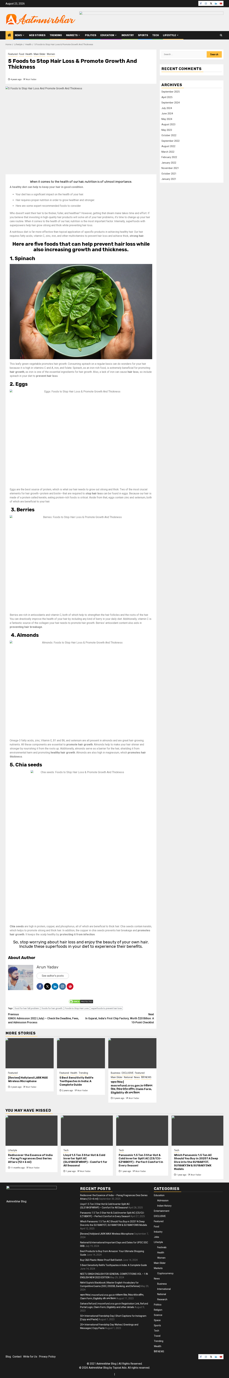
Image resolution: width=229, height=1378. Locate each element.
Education (107, 35)
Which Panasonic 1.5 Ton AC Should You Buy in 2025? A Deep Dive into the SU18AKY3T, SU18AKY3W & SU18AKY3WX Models (196, 1162)
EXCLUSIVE (128, 1073)
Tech (155, 35)
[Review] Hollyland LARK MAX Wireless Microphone (28, 1079)
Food (21, 54)
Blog (8, 1356)
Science (158, 1315)
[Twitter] (210, 3)
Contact (17, 1356)
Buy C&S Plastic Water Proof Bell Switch (101, 1260)
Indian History (164, 1205)
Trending (56, 35)
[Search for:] (184, 54)
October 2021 (168, 173)
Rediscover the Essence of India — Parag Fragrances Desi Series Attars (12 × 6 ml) (30, 1158)
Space (157, 1320)
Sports (143, 35)
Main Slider (39, 54)
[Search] (221, 35)
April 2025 (166, 97)
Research (162, 1299)
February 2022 (169, 157)
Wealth (157, 1346)
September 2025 (170, 91)
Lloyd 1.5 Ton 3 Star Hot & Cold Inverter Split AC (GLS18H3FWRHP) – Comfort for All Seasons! (85, 1160)
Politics (90, 35)
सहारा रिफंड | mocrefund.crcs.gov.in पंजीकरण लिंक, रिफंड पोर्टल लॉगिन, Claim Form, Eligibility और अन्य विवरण (131, 1087)
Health (28, 54)
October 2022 (168, 135)
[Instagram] (205, 3)
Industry (128, 35)
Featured (13, 54)
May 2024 (166, 119)
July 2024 (166, 108)
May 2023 (166, 129)
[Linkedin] (215, 3)
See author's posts (53, 975)
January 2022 (168, 162)
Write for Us (30, 1356)
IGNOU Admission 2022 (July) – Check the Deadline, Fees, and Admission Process (43, 1018)
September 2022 (170, 140)
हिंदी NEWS (146, 1077)
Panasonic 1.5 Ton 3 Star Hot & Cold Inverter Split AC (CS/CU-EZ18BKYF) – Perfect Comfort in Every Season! (141, 1160)
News (18, 35)
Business (115, 1073)
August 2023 (168, 124)
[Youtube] (220, 3)
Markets (72, 35)
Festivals (161, 1247)
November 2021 (170, 168)
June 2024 (167, 113)
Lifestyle (169, 35)
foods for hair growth (52, 1008)
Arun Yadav (31, 79)
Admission (162, 1200)
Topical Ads (120, 1367)
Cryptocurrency (165, 1273)
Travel (157, 1336)
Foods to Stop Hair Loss (77, 1008)
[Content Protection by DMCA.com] (81, 1001)
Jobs (156, 1237)
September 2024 (170, 102)
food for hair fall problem (27, 1008)
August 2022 (168, 146)
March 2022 (167, 151)
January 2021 (168, 179)
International (164, 1289)
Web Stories (37, 35)
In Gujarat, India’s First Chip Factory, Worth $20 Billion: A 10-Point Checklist (119, 1018)
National (128, 1077)
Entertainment (161, 1211)
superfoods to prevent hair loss (106, 1008)
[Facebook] (200, 3)
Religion (158, 1309)
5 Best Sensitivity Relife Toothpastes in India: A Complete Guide (76, 1081)
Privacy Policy (47, 1356)
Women (51, 54)
